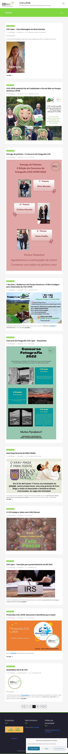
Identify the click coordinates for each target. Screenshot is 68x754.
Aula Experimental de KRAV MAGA (20, 453)
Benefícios (20, 32)
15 (41, 706)
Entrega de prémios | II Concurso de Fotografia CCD (28, 154)
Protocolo (13, 653)
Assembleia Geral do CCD (17, 670)
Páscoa (30, 515)
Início (61, 13)
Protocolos (20, 618)
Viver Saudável (42, 32)
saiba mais (14, 738)
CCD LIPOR (24, 2)
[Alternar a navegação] (64, 3)
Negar (46, 748)
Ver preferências (59, 748)
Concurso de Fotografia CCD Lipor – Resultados (26, 341)
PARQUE (52, 326)
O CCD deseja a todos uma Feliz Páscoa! (23, 512)
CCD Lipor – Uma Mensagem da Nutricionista (25, 29)
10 (37, 706)
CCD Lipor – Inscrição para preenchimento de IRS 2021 (29, 564)
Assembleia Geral (22, 673)
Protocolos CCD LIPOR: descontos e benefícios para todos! (30, 615)
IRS (35, 567)
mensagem (36, 727)
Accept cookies (34, 748)
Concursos (31, 157)
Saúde (36, 32)
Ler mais (8, 75)
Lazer (36, 290)
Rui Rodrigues (11, 32)
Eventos (37, 94)
